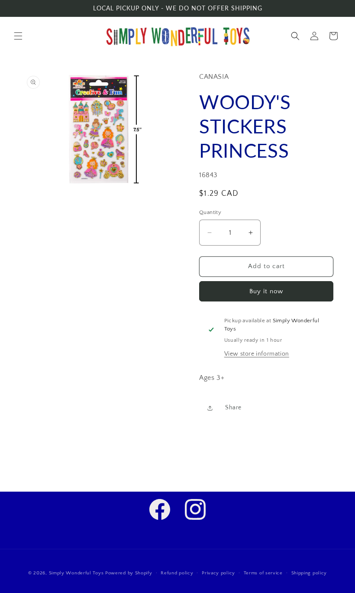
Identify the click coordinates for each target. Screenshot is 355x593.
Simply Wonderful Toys (76, 573)
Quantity (210, 212)
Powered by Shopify (128, 573)
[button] (18, 35)
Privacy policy (218, 573)
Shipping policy (309, 573)
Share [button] (233, 407)
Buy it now (266, 291)
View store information (256, 353)
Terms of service (263, 573)
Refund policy (177, 573)
